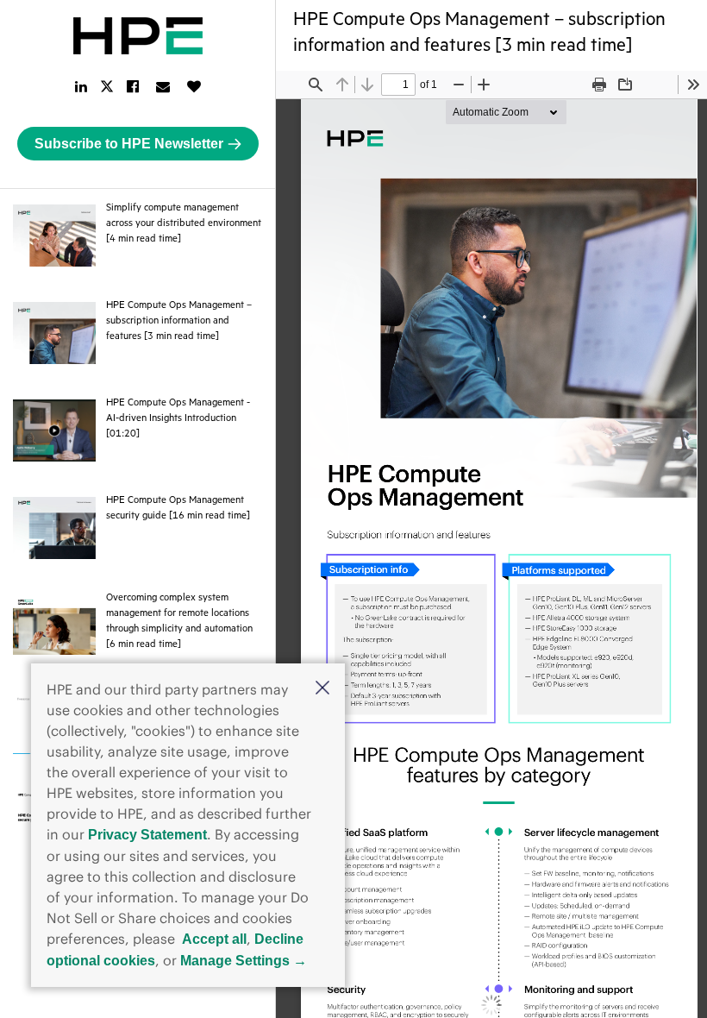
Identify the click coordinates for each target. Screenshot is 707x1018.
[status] (398, 84)
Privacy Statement (147, 834)
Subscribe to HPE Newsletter (128, 143)
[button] (322, 689)
